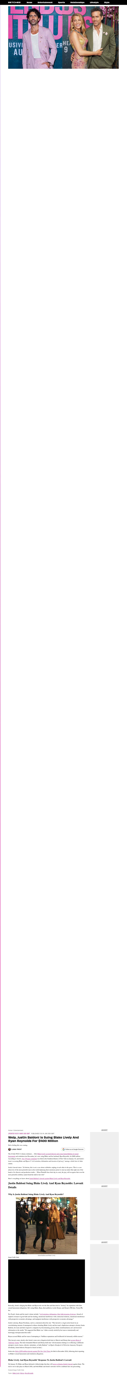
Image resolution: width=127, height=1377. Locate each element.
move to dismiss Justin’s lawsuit (63, 1364)
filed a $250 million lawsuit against (33, 1351)
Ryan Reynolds (29, 1373)
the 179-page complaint (29, 1159)
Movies (22, 1373)
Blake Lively (16, 1373)
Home (10, 1130)
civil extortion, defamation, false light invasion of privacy (58, 1314)
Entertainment (18, 1130)
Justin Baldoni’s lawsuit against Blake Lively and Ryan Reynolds (49, 1178)
